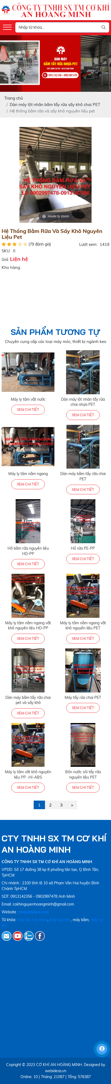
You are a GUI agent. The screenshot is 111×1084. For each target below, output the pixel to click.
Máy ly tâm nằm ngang (28, 473)
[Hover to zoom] (55, 174)
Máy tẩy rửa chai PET (83, 697)
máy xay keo (60, 919)
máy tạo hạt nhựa (32, 919)
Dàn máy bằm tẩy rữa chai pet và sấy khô (28, 700)
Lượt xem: (88, 244)
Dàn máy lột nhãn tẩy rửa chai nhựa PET (83, 402)
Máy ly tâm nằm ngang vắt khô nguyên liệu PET (83, 626)
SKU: (6, 250)
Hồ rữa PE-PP (83, 548)
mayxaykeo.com (34, 912)
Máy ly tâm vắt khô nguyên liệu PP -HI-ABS (28, 774)
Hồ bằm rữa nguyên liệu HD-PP (28, 551)
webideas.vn (55, 1070)
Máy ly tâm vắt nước (28, 399)
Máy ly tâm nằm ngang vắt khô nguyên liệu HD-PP (28, 626)
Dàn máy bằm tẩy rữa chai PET (83, 476)
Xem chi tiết (28, 409)
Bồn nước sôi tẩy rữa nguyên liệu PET (83, 774)
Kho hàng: (11, 267)
